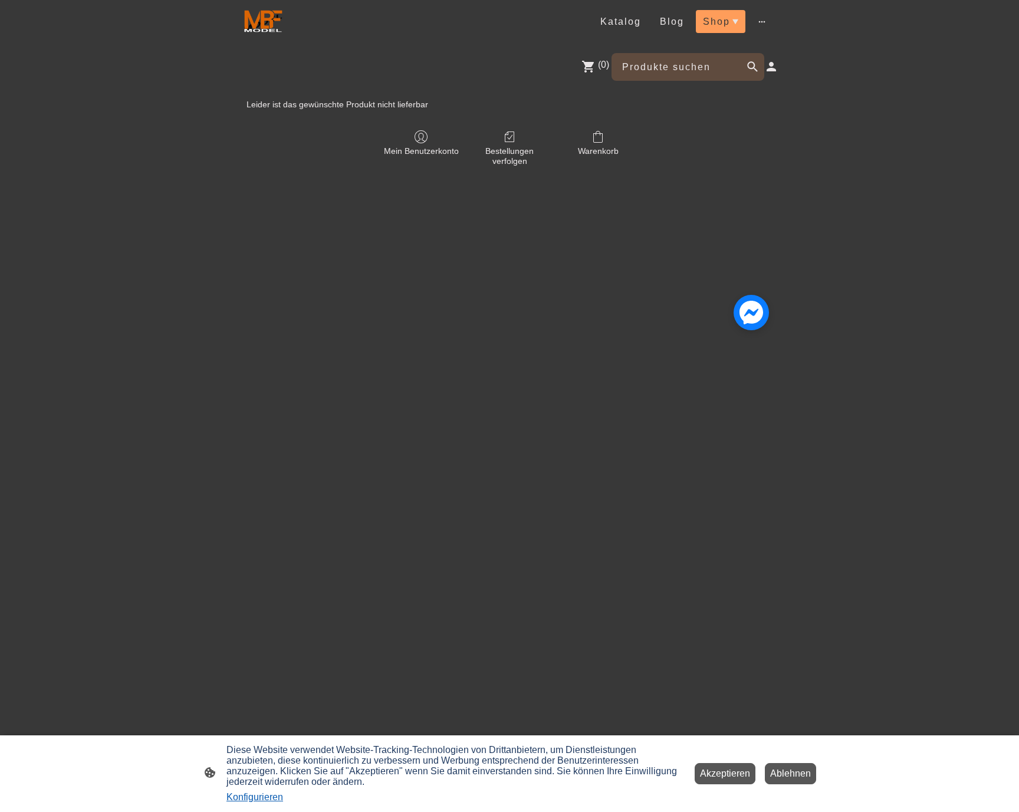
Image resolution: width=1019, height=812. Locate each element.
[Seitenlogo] (262, 21)
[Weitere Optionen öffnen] (762, 21)
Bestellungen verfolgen (509, 156)
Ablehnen (790, 773)
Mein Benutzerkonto (421, 151)
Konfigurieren (254, 797)
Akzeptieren (725, 773)
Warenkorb (598, 151)
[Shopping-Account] (771, 67)
